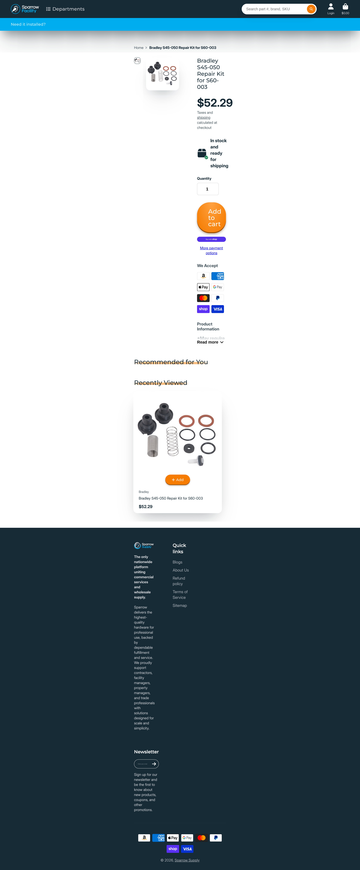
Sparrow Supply (187, 860)
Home (139, 47)
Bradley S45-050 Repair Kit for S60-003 (177, 452)
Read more (207, 342)
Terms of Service (180, 594)
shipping (203, 117)
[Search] (311, 9)
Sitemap (180, 605)
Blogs (177, 562)
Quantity (204, 178)
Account (330, 9)
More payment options (211, 250)
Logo (25, 9)
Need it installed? (28, 24)
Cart (345, 9)
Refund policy (179, 581)
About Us (181, 570)
